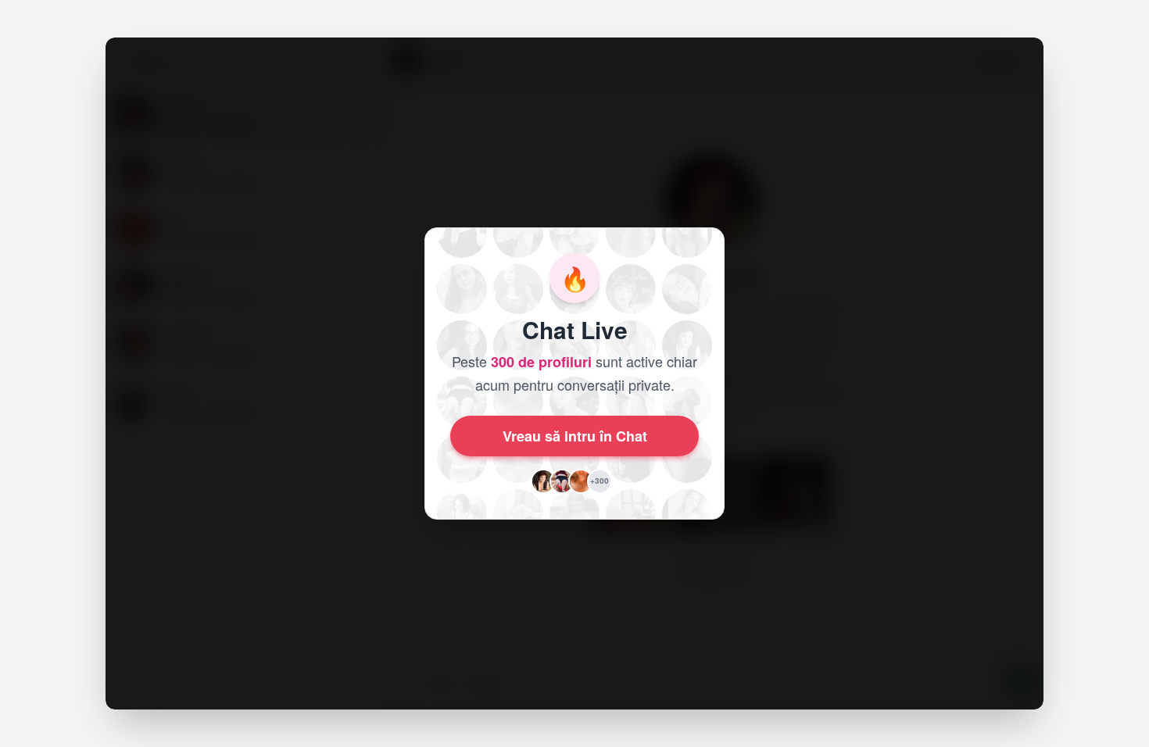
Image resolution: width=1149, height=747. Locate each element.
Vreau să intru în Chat (575, 436)
